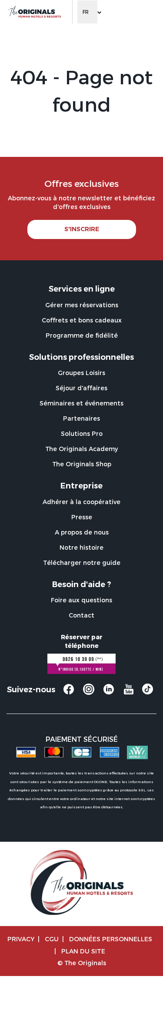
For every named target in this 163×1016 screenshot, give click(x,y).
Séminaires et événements (81, 403)
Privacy (20, 939)
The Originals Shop (81, 464)
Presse (81, 517)
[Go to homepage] (34, 12)
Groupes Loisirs (81, 372)
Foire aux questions (81, 600)
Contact (81, 615)
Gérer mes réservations (81, 305)
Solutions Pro (82, 433)
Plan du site (83, 951)
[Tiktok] (147, 692)
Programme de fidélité (82, 335)
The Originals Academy (81, 448)
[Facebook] (68, 693)
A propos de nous (82, 532)
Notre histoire (81, 547)
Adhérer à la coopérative (81, 501)
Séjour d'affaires (81, 388)
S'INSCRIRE (81, 229)
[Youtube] (128, 693)
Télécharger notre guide (81, 562)
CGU (52, 939)
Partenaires (81, 418)
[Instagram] (88, 693)
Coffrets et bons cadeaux (82, 320)
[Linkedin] (108, 693)
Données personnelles (110, 939)
